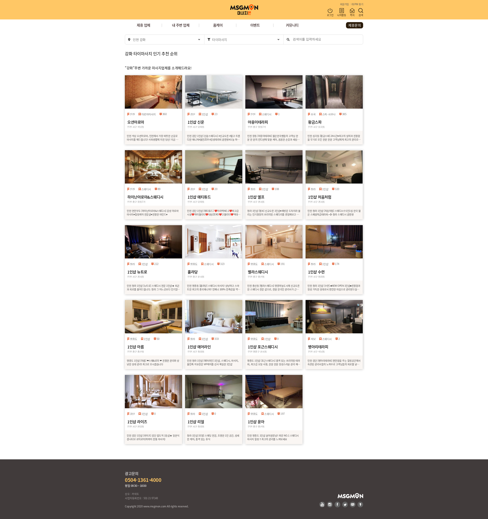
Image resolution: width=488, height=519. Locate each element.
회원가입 (344, 4)
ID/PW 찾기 (357, 4)
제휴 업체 (143, 25)
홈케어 (218, 25)
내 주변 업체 (180, 25)
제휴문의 (354, 25)
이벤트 (255, 25)
